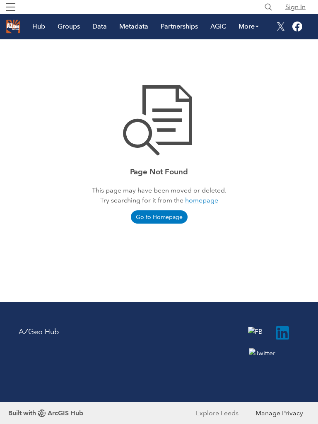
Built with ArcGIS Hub (45, 413)
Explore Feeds (217, 413)
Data (99, 26)
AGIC (218, 26)
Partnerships (179, 26)
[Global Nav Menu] (10, 7)
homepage (201, 200)
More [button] (246, 26)
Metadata (133, 26)
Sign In (295, 7)
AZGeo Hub (39, 331)
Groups (69, 26)
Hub (38, 26)
